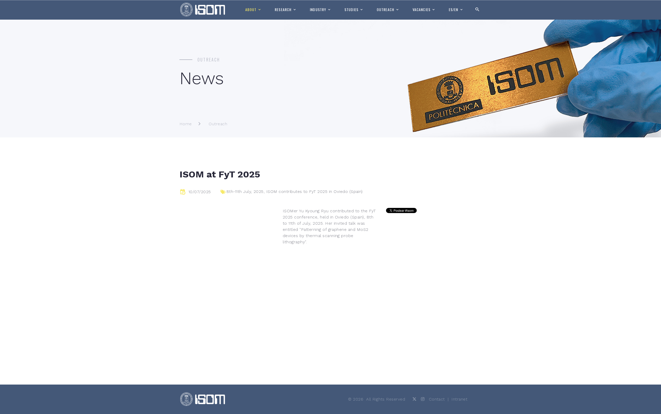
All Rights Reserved (385, 399)
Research (283, 9)
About (251, 9)
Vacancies (421, 9)
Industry (318, 9)
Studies (351, 9)
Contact (437, 399)
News (201, 78)
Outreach (385, 9)
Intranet (459, 399)
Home (185, 123)
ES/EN (453, 9)
